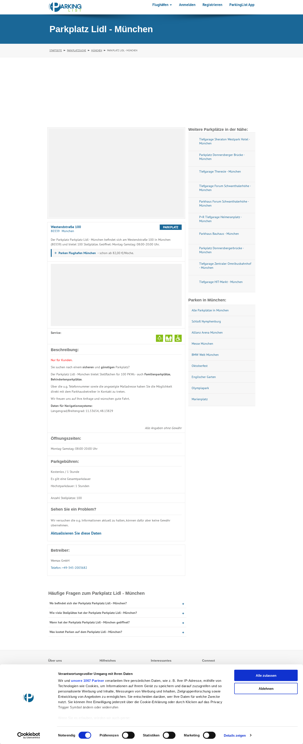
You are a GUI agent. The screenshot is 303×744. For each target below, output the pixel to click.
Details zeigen (235, 735)
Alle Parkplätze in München (210, 310)
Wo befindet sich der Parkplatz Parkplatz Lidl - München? (88, 603)
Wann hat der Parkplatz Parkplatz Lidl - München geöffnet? (89, 622)
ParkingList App (241, 4)
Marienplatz (200, 399)
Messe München (202, 344)
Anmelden (187, 4)
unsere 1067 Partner (87, 680)
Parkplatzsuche (76, 50)
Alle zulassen (266, 675)
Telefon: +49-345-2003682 (69, 568)
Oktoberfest (200, 366)
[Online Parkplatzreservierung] (65, 7)
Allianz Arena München (207, 332)
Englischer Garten (204, 377)
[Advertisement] (151, 91)
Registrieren (212, 4)
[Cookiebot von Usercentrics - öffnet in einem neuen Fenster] (28, 735)
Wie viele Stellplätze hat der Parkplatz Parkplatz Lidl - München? (93, 613)
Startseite (55, 50)
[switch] (128, 735)
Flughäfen (160, 4)
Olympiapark (200, 388)
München (96, 50)
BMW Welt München (205, 355)
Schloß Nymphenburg (206, 321)
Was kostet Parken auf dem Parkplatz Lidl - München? (85, 632)
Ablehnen (266, 688)
